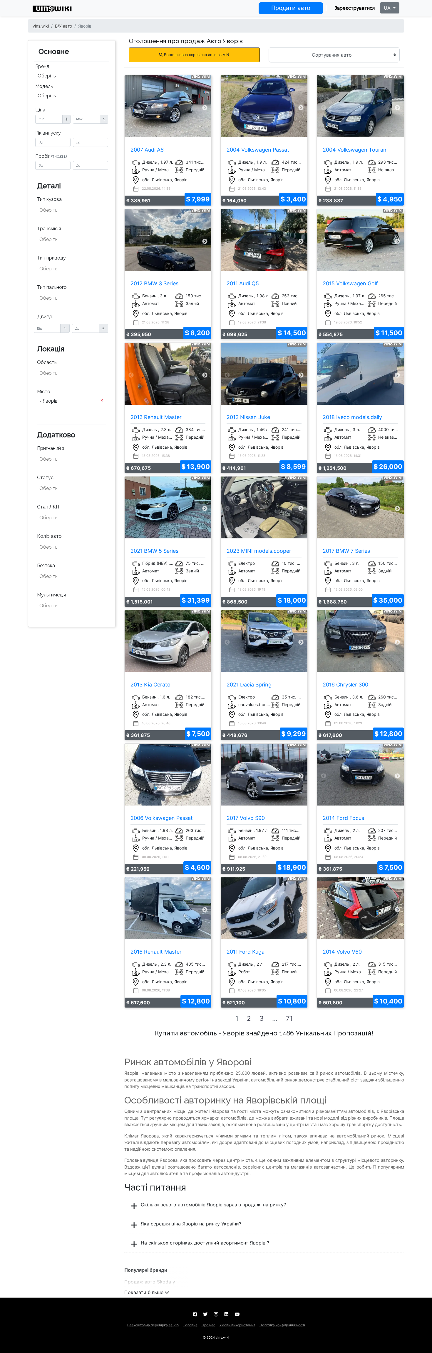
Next (204, 108)
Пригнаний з (50, 448)
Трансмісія (49, 228)
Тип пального (52, 287)
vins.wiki (41, 25)
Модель (44, 86)
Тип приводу (51, 258)
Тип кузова (49, 199)
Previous (131, 108)
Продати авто (290, 7)
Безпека (46, 565)
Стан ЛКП (48, 507)
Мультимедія (51, 595)
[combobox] (71, 76)
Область (46, 362)
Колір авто (49, 536)
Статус (45, 477)
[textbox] (68, 210)
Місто (43, 391)
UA (388, 8)
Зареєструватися (354, 8)
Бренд (42, 66)
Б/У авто (63, 25)
